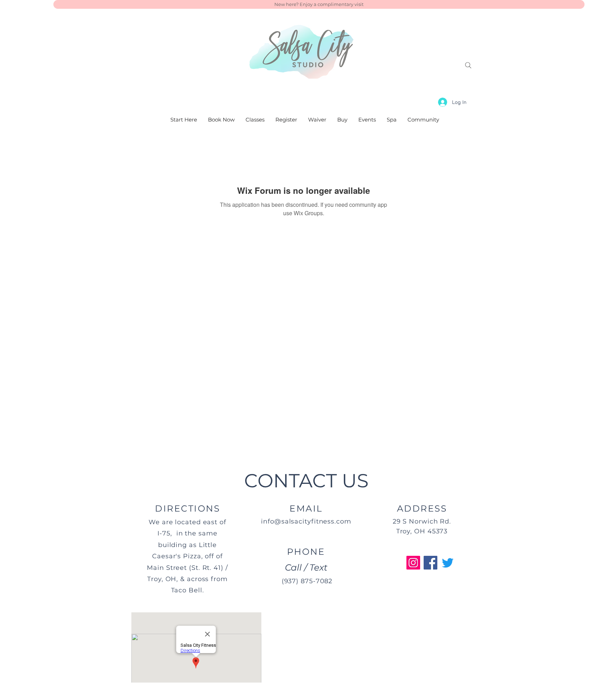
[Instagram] (413, 563)
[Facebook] (430, 563)
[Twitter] (448, 563)
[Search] (468, 65)
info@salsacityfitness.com (306, 521)
